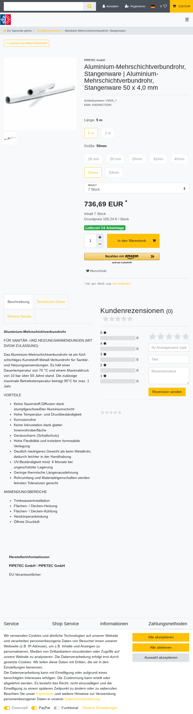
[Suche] (89, 6)
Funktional (70, 708)
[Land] (152, 6)
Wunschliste (98, 271)
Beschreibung (18, 302)
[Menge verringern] (99, 244)
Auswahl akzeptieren (160, 657)
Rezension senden (167, 392)
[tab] (18, 301)
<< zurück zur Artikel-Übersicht (26, 43)
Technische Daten (51, 302)
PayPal (44, 708)
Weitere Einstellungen (100, 708)
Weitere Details (19, 316)
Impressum (45, 694)
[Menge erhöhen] (99, 237)
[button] (122, 258)
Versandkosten (121, 283)
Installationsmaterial (48, 30)
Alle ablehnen (161, 647)
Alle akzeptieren (161, 637)
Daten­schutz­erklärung (82, 699)
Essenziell (20, 708)
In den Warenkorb (132, 241)
